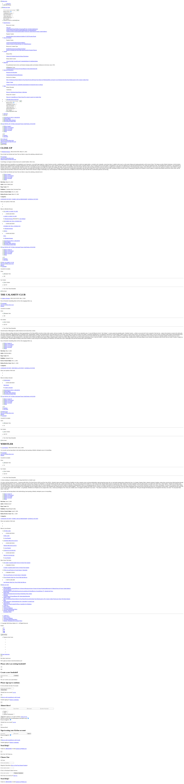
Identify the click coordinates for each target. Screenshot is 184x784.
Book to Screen (9, 50)
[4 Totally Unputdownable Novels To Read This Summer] (16, 562)
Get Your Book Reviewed (27, 79)
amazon (2, 141)
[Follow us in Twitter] (4, 629)
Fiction (13, 29)
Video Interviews (7, 16)
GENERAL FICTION (33, 199)
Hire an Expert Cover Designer (55, 79)
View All (8, 27)
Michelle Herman (6, 151)
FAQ (16, 604)
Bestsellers (8, 36)
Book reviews (6, 11)
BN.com (14, 141)
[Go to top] (4, 634)
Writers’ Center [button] (6, 597)
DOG (4, 236)
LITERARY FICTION (6, 199)
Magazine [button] (5, 62)
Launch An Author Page (35, 97)
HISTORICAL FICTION (18, 368)
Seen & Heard (22, 48)
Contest (13, 604)
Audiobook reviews (8, 13)
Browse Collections (10, 92)
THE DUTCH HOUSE (8, 555)
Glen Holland (22, 218)
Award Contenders (21, 61)
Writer (5, 712)
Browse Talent (17, 97)
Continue (16, 675)
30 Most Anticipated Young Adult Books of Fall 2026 (23, 123)
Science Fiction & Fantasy (12, 30)
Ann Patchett (5, 447)
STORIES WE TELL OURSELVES (11, 226)
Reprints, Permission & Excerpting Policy (8, 611)
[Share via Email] (7, 130)
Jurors (27, 56)
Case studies (18, 84)
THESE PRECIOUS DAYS (10, 545)
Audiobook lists (19, 36)
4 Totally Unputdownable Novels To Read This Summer (16, 567)
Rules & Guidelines (30, 61)
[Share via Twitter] (7, 128)
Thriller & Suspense (19, 29)
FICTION (5, 136)
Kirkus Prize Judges (27, 593)
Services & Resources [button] (8, 70)
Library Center (9, 82)
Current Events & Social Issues (13, 31)
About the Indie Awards (11, 61)
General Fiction (9, 42)
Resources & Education (11, 72)
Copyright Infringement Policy (10, 609)
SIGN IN (8, 3)
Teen (19, 42)
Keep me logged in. (5, 719)
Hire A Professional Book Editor (13, 79)
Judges (36, 61)
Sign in (2, 716)
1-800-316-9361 (8, 748)
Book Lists (10, 591)
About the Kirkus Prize (20, 56)
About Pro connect (25, 97)
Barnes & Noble (8, 141)
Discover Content (10, 97)
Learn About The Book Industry (63, 598)
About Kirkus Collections (21, 92)
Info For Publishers (27, 604)
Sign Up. (15, 775)
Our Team (9, 604)
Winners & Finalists (10, 56)
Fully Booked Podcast (32, 50)
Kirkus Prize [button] (6, 592)
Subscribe (35, 68)
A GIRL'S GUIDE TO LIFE (10, 216)
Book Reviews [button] (6, 22)
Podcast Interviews (7, 17)
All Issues (21, 68)
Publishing (15, 75)
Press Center (20, 604)
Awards (17, 48)
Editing (11, 75)
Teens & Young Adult (37, 31)
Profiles (8, 48)
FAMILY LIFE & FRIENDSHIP (19, 199)
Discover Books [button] (7, 587)
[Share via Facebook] (8, 127)
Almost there (3, 689)
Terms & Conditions (8, 608)
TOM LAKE (6, 535)
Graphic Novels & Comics (26, 31)
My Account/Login (29, 601)
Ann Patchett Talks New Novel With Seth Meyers (14, 582)
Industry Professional (8, 714)
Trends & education (10, 84)
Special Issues (15, 68)
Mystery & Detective (29, 29)
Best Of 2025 (26, 36)
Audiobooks (9, 29)
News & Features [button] (7, 37)
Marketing (20, 75)
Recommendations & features (27, 84)
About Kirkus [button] (6, 602)
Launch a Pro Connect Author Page (47, 598)
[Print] (5, 131)
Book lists (13, 36)
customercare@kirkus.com (21, 748)
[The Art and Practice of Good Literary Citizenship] (15, 570)
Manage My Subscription (19, 596)
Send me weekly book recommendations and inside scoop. (14, 718)
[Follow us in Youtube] (4, 632)
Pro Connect (6, 19)
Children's (44, 31)
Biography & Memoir (28, 30)
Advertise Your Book (67, 79)
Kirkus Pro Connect (20, 601)
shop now (3, 140)
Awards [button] (5, 51)
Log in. (14, 692)
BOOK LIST (8, 123)
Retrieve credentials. (14, 699)
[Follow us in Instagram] (3, 630)
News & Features (7, 14)
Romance (36, 29)
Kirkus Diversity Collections (9, 601)
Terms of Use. (24, 716)
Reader (5, 711)
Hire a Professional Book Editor (10, 598)
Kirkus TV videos (43, 591)
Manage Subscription (28, 68)
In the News (16, 50)
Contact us (5, 605)
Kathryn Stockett (6, 298)
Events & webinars (38, 84)
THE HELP (6, 385)
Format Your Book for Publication (40, 79)
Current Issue (9, 68)
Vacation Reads (32, 36)
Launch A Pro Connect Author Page (80, 79)
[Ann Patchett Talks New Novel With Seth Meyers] (15, 577)
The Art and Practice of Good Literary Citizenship (14, 575)
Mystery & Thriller (22, 44)
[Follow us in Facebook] (3, 628)
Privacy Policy (6, 606)
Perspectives (12, 48)
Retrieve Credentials (18, 773)
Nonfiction (20, 30)
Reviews (5, 135)
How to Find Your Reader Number (19, 765)
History (34, 30)
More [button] (4, 86)
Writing (8, 75)
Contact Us (6, 615)
